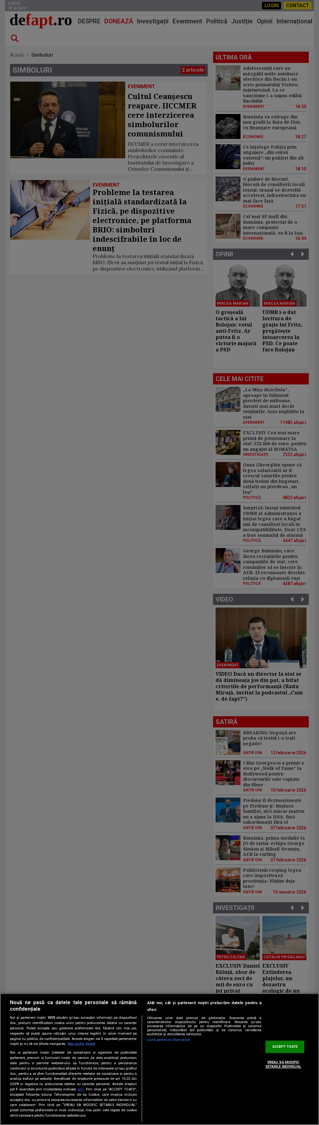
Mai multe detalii (81, 1044)
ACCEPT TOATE (285, 1047)
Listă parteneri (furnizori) (168, 1040)
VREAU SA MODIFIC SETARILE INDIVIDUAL (283, 1064)
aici (81, 1089)
